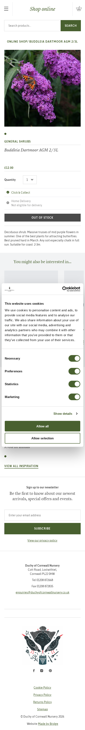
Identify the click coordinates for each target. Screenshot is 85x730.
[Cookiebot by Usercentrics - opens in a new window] (62, 289)
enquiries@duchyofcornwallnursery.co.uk (42, 592)
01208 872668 (45, 580)
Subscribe (42, 528)
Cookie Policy (42, 687)
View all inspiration (21, 466)
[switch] (74, 371)
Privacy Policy (42, 694)
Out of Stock (42, 217)
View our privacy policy (42, 540)
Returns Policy (42, 702)
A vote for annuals (17, 447)
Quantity (10, 179)
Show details (62, 413)
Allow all (42, 426)
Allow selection (42, 438)
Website (42, 723)
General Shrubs (17, 141)
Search (71, 25)
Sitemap (42, 709)
